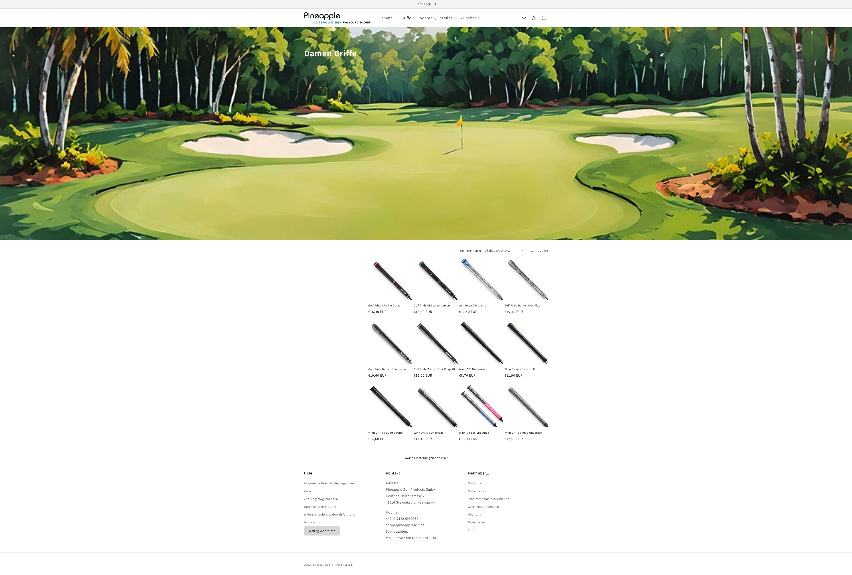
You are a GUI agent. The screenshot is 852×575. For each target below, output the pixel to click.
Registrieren (476, 522)
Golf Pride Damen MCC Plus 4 (523, 305)
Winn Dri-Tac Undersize (429, 433)
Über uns (474, 514)
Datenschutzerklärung (320, 507)
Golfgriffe (474, 483)
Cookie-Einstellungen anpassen (426, 458)
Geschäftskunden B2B (483, 507)
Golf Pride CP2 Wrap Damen (432, 305)
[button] (388, 18)
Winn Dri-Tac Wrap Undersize (523, 433)
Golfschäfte (476, 491)
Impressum (312, 522)
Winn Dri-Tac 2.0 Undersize (385, 433)
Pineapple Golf (321, 564)
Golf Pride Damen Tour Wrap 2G (434, 369)
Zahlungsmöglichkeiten (321, 499)
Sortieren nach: (470, 251)
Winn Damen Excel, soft (520, 369)
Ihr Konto (475, 530)
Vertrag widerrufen (321, 531)
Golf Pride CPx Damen (473, 305)
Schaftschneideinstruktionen (488, 499)
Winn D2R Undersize (472, 369)
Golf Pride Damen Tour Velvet (387, 369)
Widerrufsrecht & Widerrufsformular (329, 514)
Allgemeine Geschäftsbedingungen (329, 483)
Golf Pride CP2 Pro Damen (385, 305)
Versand (310, 491)
